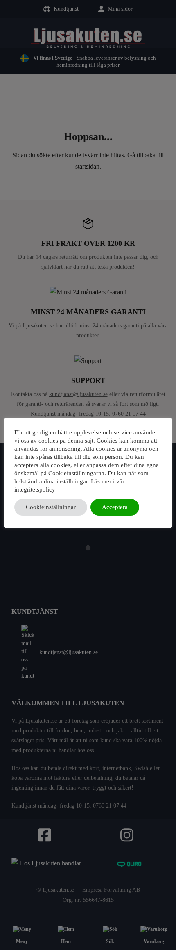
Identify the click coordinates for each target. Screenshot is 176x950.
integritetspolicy (34, 489)
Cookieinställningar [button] (51, 507)
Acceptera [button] (115, 507)
